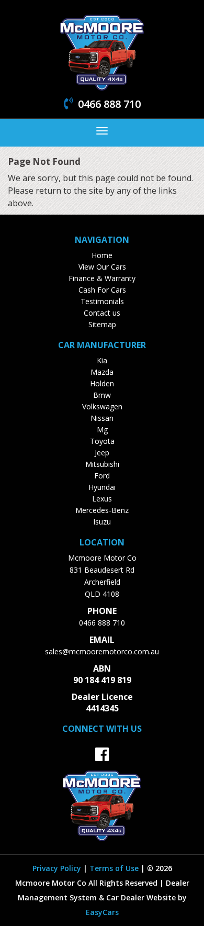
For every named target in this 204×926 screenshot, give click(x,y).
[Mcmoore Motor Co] (102, 51)
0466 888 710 (102, 623)
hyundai (102, 487)
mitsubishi (102, 464)
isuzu (102, 522)
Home (102, 255)
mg (102, 429)
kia (102, 360)
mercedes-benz (102, 510)
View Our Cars (102, 267)
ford (102, 476)
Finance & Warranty (102, 278)
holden (102, 383)
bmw (102, 395)
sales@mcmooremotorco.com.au (102, 651)
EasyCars (102, 912)
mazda (102, 372)
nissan (102, 418)
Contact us (102, 313)
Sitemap (102, 324)
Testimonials (102, 301)
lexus (102, 499)
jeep (102, 453)
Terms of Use (115, 868)
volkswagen (102, 406)
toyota (102, 441)
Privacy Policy (57, 868)
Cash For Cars (102, 290)
